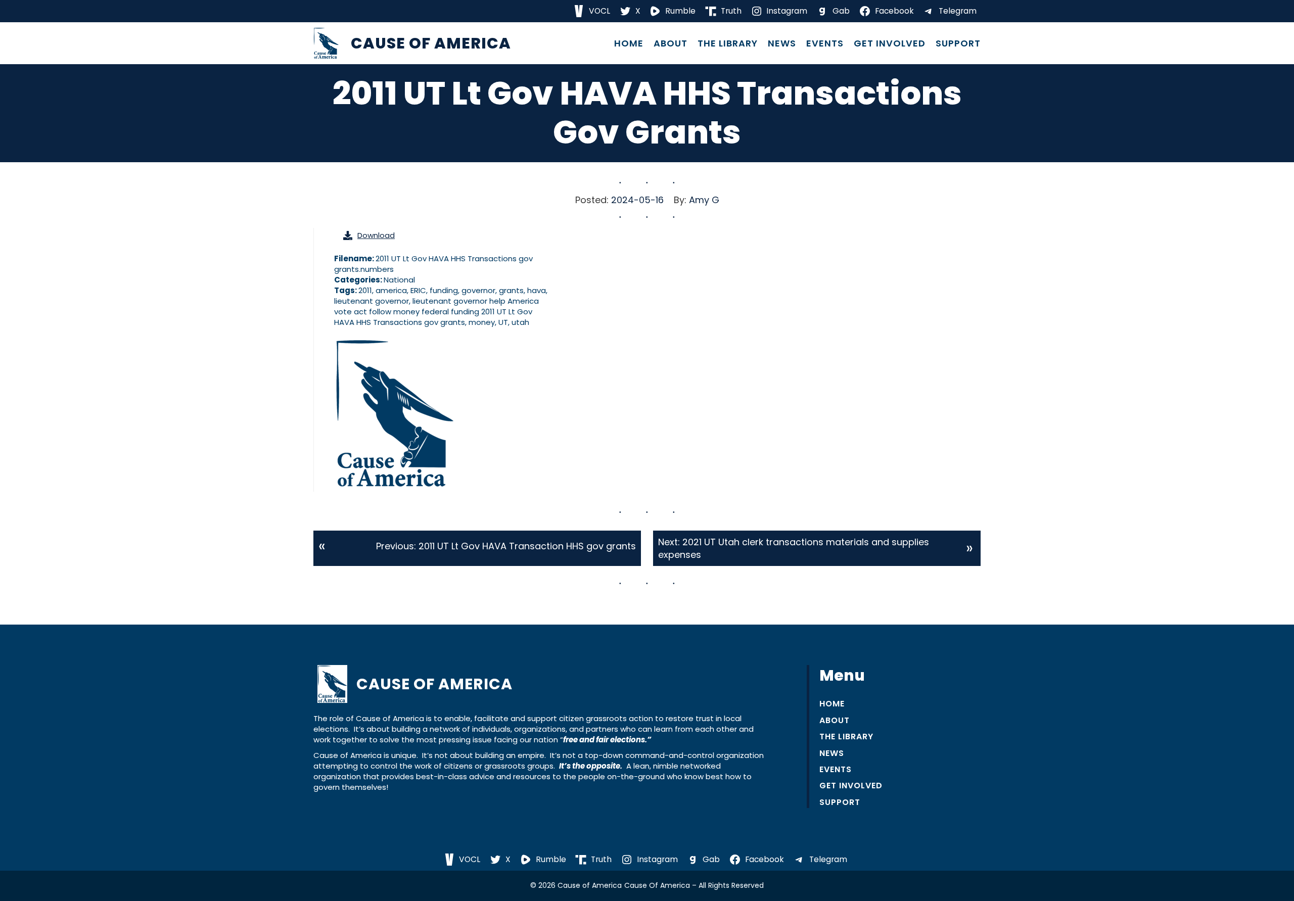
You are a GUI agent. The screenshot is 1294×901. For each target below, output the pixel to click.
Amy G (704, 200)
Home (628, 43)
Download (376, 235)
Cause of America (431, 43)
